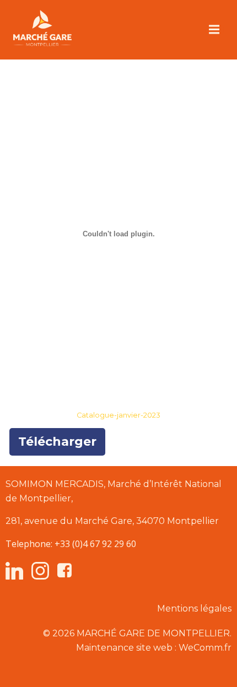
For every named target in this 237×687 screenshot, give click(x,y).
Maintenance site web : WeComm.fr (153, 647)
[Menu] (214, 29)
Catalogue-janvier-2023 (118, 415)
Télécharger (57, 441)
